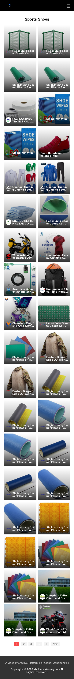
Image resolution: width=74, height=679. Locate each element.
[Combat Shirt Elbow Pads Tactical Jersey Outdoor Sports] (54, 347)
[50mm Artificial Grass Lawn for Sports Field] (54, 586)
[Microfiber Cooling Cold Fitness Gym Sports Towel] (20, 211)
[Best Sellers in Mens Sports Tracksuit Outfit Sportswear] (54, 177)
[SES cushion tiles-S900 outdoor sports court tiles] (54, 313)
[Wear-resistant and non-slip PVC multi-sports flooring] (54, 381)
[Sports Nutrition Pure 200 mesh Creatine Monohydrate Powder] (20, 279)
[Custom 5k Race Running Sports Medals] (20, 313)
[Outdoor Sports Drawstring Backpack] (54, 279)
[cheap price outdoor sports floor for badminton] (54, 518)
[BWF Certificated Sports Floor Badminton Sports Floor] (20, 75)
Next (55, 643)
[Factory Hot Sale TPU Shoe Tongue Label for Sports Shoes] (20, 109)
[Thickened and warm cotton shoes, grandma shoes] (54, 143)
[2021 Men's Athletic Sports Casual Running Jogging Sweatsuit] (20, 177)
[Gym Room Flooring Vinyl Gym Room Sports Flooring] (54, 211)
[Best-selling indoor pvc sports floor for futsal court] (54, 552)
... (39, 643)
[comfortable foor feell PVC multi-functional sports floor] (20, 347)
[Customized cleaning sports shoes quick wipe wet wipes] (54, 109)
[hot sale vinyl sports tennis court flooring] (54, 484)
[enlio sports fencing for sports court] (20, 41)
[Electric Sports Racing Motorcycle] (54, 620)
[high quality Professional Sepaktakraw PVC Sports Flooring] (54, 450)
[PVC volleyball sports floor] (54, 416)
